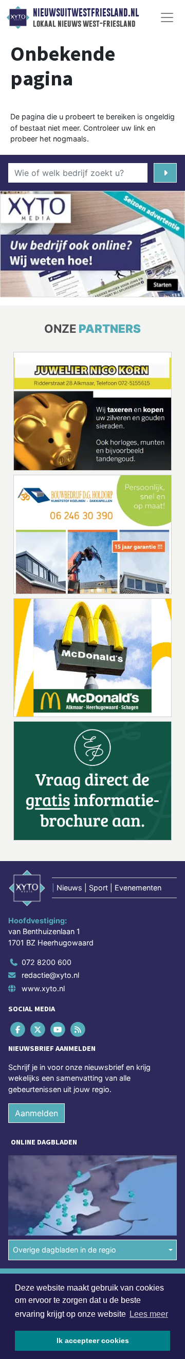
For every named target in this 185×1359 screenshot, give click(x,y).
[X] (38, 1029)
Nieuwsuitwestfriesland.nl (86, 13)
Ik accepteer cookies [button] (93, 1340)
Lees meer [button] (149, 1314)
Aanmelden (36, 1113)
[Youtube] (58, 1029)
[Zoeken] (165, 173)
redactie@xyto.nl (50, 975)
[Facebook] (18, 1029)
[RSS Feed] (79, 1029)
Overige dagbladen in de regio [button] (64, 1249)
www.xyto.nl (43, 988)
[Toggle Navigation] (167, 17)
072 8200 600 (46, 962)
